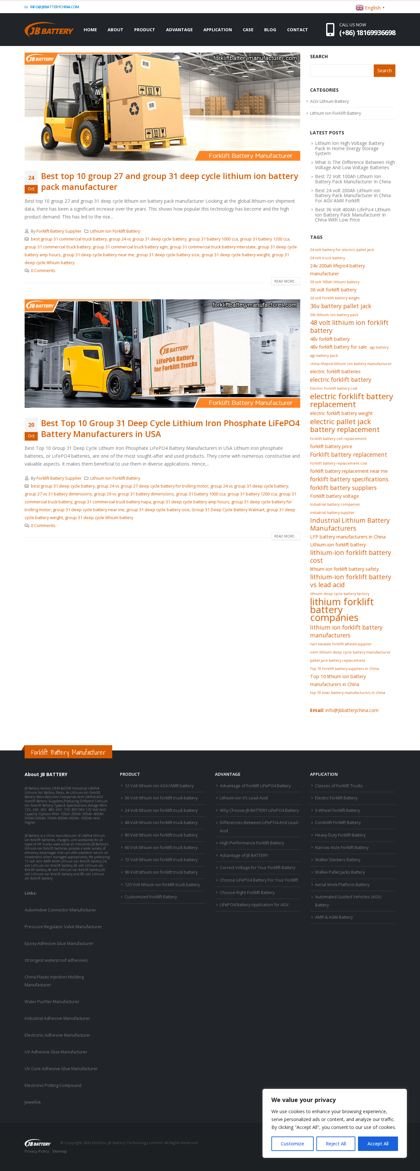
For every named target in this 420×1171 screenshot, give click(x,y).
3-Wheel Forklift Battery (337, 810)
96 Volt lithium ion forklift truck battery (161, 872)
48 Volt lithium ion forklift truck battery (161, 822)
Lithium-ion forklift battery (338, 544)
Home (90, 30)
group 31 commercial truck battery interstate (213, 247)
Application (217, 30)
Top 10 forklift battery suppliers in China (344, 668)
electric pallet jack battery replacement (345, 425)
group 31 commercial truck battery (58, 247)
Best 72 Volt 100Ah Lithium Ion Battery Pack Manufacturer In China (353, 178)
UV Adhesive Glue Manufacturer (56, 1052)
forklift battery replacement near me (349, 471)
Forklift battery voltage (334, 496)
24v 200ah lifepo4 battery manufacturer (337, 270)
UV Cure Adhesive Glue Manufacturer (61, 1068)
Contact (297, 30)
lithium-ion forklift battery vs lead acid (350, 581)
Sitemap (59, 1151)
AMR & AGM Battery (334, 917)
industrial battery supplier (332, 512)
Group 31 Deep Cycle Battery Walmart (228, 510)
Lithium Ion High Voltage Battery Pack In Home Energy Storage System (349, 148)
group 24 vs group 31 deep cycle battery (147, 239)
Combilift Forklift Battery (338, 822)
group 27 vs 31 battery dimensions (58, 494)
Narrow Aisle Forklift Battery (341, 847)
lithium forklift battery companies (342, 609)
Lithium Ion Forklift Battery (115, 231)
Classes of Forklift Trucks (339, 786)
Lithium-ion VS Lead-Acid (244, 798)
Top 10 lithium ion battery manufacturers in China (338, 680)
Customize (292, 1143)
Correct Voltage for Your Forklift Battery (257, 867)
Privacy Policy (37, 1151)
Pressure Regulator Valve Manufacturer (63, 927)
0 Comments (43, 270)
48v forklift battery (329, 339)
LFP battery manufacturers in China (348, 537)
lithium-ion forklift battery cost (350, 556)
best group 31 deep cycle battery (63, 486)
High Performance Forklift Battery (252, 843)
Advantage (179, 30)
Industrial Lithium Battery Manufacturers (350, 524)
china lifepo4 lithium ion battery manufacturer (351, 363)
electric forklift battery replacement (351, 400)
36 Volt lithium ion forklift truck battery (161, 798)
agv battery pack (324, 355)
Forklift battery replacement (348, 454)
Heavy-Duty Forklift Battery (340, 835)
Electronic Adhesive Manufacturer (58, 1035)
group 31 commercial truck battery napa (112, 502)
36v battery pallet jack (340, 306)
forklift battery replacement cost (338, 463)
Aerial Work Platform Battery (342, 884)
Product (144, 30)
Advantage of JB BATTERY (244, 855)
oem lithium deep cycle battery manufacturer (350, 652)
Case (248, 30)
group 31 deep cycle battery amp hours (191, 502)
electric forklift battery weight (341, 413)
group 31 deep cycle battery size (168, 255)
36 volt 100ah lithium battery (334, 282)
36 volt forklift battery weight (335, 298)
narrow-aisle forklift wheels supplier (341, 644)
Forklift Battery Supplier (59, 231)
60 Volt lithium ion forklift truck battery (161, 847)
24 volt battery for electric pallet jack (342, 249)
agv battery (379, 347)
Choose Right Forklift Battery (247, 892)
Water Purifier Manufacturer (52, 1001)
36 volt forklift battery (333, 290)
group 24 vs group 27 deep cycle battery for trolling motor (152, 486)
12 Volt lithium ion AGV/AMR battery (159, 786)
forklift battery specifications (349, 479)
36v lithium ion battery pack (334, 314)
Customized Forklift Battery (151, 897)
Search (319, 56)
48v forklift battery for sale (338, 347)
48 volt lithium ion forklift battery (349, 326)
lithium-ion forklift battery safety (344, 569)
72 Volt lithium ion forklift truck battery (161, 859)
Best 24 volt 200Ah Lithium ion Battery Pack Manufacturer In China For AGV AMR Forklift (353, 195)
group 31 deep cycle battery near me (98, 255)
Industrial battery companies (335, 504)
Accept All (378, 1143)
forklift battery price (331, 446)
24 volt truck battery (327, 258)
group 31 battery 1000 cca (213, 239)
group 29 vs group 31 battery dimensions (134, 494)
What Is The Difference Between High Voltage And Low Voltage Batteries (355, 164)
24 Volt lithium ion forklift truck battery (161, 810)
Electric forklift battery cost (333, 388)
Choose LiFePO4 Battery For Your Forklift (259, 880)
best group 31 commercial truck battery (69, 239)
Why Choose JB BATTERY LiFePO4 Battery (259, 810)
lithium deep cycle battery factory (339, 593)
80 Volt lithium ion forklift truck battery (161, 835)
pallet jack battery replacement (337, 660)
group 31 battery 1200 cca (264, 239)
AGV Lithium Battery (329, 101)
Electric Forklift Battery (336, 798)
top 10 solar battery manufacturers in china (347, 692)
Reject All (336, 1143)
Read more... (285, 281)
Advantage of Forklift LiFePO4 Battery (255, 786)
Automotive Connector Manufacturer (60, 910)
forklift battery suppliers (343, 488)
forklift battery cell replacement (338, 438)
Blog (270, 30)
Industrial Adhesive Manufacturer (57, 1018)
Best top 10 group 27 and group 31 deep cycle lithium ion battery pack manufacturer (169, 181)
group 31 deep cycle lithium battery (99, 517)
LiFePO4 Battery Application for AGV (254, 904)
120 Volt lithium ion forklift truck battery (162, 884)
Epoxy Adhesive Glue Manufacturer (59, 943)
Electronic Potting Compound (53, 1085)
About (115, 30)
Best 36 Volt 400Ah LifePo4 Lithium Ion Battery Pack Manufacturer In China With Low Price (352, 214)
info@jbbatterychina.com (54, 6)
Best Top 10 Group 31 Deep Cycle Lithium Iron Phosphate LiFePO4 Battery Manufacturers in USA (170, 428)
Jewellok (33, 1102)
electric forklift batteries (335, 371)
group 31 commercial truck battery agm (130, 247)
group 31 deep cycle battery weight (235, 255)
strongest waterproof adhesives (56, 960)
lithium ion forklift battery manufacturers (346, 631)
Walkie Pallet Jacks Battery (340, 872)
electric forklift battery (340, 379)
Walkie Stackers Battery (337, 859)
